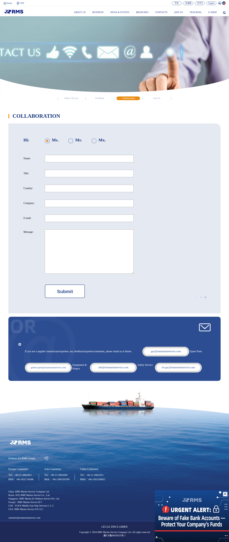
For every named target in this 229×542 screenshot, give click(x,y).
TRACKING (196, 12)
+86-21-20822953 (23, 475)
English (211, 3)
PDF (22, 3)
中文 (177, 3)
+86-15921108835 (96, 479)
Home (9, 3)
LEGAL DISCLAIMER (114, 526)
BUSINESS (98, 12)
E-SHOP (212, 12)
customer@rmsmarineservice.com (24, 518)
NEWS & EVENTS (119, 12)
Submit (65, 291)
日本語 (188, 3)
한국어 (200, 3)
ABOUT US (80, 12)
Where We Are (71, 98)
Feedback (99, 98)
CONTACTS (161, 12)
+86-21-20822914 (94, 475)
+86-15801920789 (60, 479)
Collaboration (128, 98)
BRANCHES (142, 12)
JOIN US (178, 12)
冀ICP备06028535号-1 (114, 535)
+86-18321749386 (25, 479)
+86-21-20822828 (58, 475)
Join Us (156, 98)
